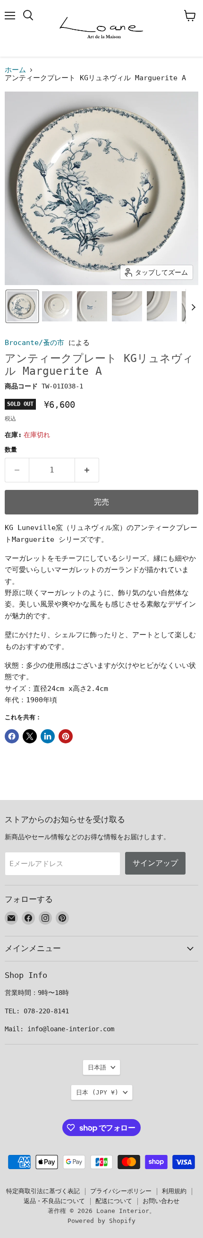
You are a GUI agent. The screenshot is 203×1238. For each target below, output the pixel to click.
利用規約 (174, 1191)
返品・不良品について (54, 1200)
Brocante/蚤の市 (34, 342)
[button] (22, 306)
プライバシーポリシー (121, 1191)
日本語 (97, 1067)
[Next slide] (193, 306)
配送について (113, 1200)
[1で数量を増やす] (87, 470)
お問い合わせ (161, 1200)
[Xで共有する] (30, 736)
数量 (11, 449)
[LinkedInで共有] (48, 736)
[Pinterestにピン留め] (66, 736)
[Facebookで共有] (12, 736)
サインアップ (155, 863)
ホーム (15, 70)
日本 (97, 1092)
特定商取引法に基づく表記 (43, 1191)
